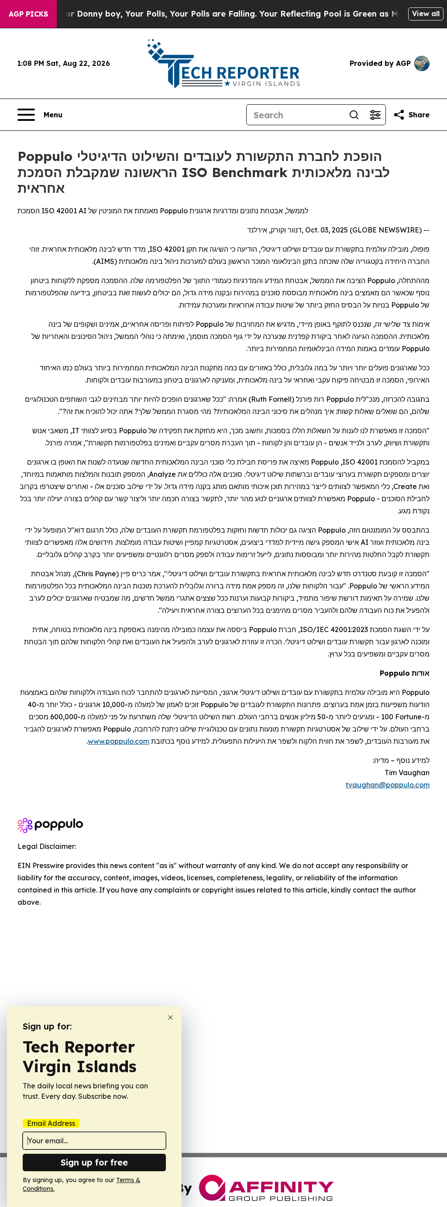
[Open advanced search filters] (374, 115)
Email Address (51, 1123)
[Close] (170, 1017)
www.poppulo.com (118, 741)
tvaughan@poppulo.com (388, 784)
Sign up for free (94, 1162)
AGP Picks (28, 14)
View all (426, 13)
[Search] (354, 115)
